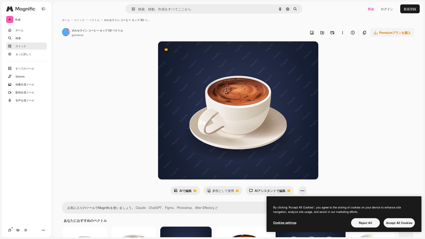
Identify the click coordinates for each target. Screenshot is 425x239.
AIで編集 (183, 191)
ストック (79, 20)
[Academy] (17, 230)
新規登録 (410, 9)
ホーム (66, 20)
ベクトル (94, 20)
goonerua (77, 35)
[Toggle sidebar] (43, 8)
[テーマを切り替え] (25, 230)
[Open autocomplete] (132, 9)
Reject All (365, 223)
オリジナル (188, 50)
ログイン (387, 9)
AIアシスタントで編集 (267, 191)
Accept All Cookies (399, 223)
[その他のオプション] (342, 32)
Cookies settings (284, 222)
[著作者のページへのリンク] (66, 32)
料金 (371, 9)
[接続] (9, 230)
